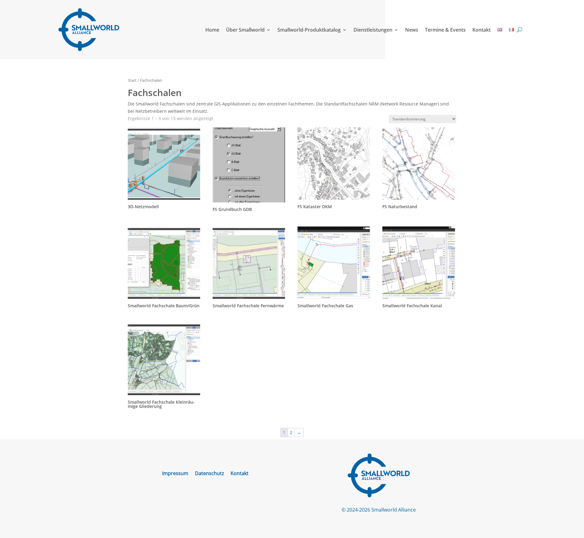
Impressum (175, 474)
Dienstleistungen (372, 29)
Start (132, 80)
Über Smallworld (245, 29)
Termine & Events (445, 29)
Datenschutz (209, 474)
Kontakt (481, 29)
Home (212, 29)
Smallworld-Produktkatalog (309, 29)
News (411, 29)
